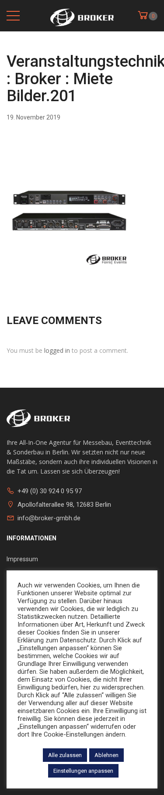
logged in (57, 350)
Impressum (22, 559)
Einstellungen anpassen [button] (83, 771)
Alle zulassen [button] (65, 755)
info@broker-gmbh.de (48, 518)
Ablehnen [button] (106, 755)
